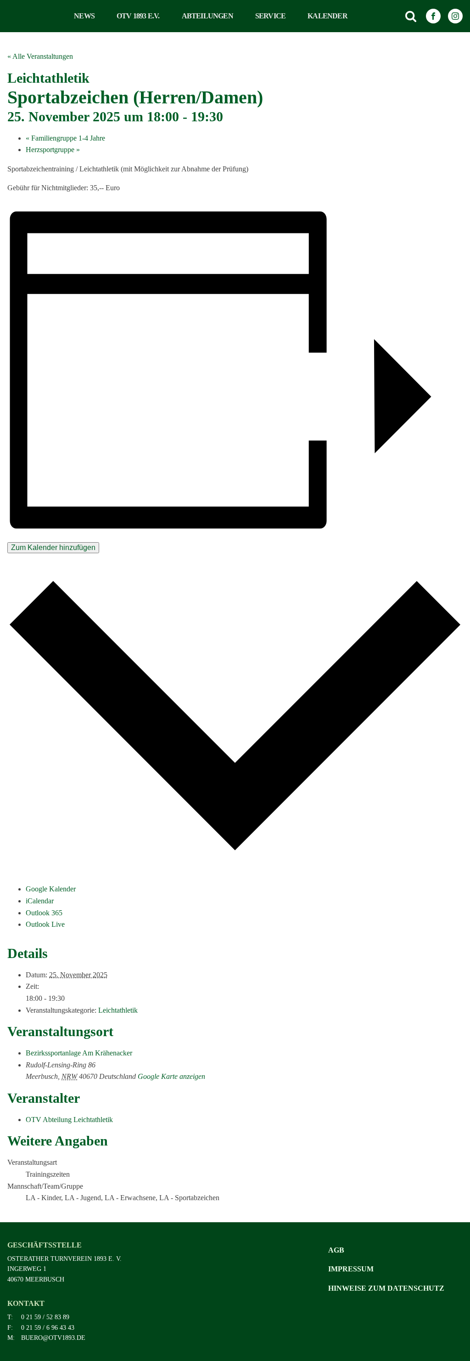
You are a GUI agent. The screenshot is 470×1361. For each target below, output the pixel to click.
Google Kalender (51, 889)
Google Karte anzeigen (171, 1076)
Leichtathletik (118, 1010)
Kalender (327, 16)
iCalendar (40, 901)
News (84, 16)
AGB (336, 1250)
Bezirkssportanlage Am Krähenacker (79, 1053)
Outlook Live (45, 924)
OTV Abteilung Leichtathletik (69, 1119)
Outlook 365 (44, 913)
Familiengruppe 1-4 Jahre (65, 138)
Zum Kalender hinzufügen (53, 547)
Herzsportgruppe (53, 149)
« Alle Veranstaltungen (40, 56)
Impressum (351, 1269)
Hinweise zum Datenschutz (386, 1288)
